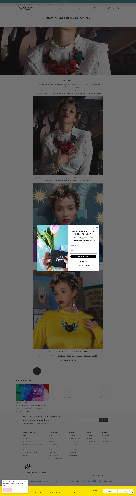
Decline (125, 491)
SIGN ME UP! (83, 256)
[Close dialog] (97, 227)
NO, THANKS (83, 261)
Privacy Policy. (72, 492)
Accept (110, 491)
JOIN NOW (8, 490)
